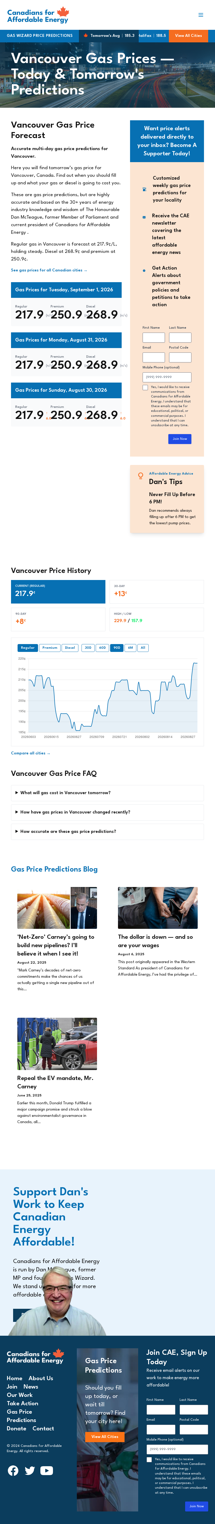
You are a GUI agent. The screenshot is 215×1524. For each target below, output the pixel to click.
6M (130, 648)
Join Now (180, 439)
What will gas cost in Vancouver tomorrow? (65, 793)
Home (14, 1378)
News (31, 1387)
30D (88, 648)
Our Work (20, 1395)
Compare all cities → (31, 753)
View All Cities (188, 36)
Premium (49, 648)
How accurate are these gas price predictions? (68, 831)
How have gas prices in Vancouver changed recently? (75, 812)
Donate (16, 1429)
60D (102, 648)
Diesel (70, 648)
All (143, 648)
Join (12, 1387)
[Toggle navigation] (203, 15)
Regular (28, 648)
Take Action (22, 1404)
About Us (41, 1378)
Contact (43, 1429)
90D (117, 648)
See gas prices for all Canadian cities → (49, 270)
